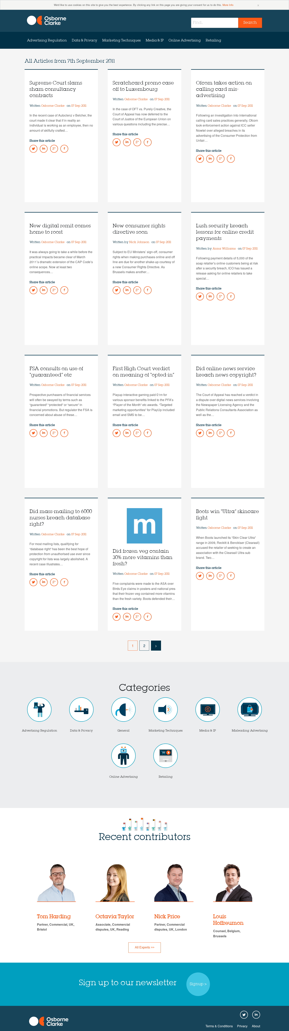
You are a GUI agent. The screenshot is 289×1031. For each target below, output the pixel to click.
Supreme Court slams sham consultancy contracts (55, 89)
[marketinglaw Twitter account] (33, 149)
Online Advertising (184, 40)
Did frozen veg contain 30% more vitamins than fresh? (142, 557)
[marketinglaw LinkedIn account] (44, 149)
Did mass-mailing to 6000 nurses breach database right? (60, 518)
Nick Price (167, 916)
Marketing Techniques (121, 40)
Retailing (213, 40)
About (256, 1026)
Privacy (242, 1026)
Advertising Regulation (47, 40)
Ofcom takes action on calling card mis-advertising (224, 89)
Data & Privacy (84, 40)
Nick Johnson (139, 242)
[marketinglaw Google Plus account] (54, 149)
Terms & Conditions (219, 1026)
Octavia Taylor (115, 916)
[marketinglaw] (46, 20)
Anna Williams (224, 248)
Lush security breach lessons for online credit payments (225, 232)
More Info (228, 5)
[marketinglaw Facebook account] (64, 149)
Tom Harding (54, 916)
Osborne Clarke (53, 106)
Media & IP (155, 40)
